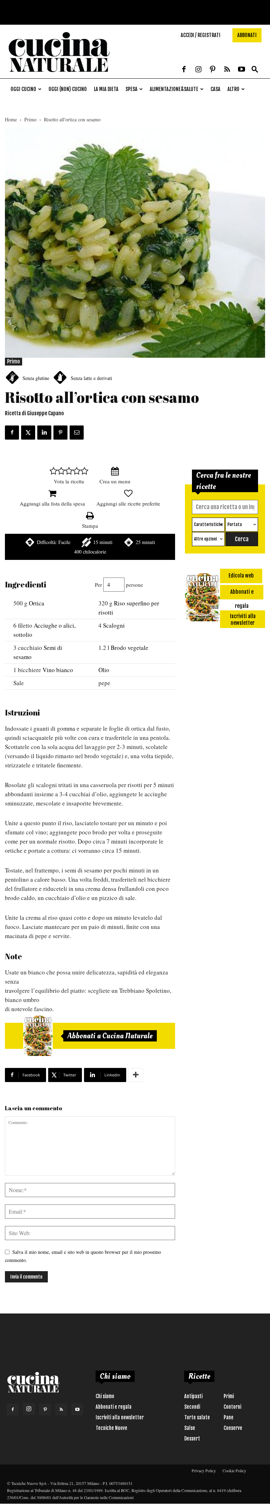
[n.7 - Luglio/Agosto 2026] (38, 1036)
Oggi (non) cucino (68, 89)
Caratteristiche (208, 524)
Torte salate (197, 1417)
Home (11, 119)
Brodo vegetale (129, 648)
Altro (233, 89)
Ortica (36, 603)
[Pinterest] (212, 70)
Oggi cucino (23, 89)
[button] (255, 70)
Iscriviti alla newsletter (120, 1417)
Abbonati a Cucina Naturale (110, 1036)
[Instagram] (198, 70)
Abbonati (247, 35)
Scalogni (114, 625)
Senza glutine (35, 378)
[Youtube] (241, 70)
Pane (228, 1417)
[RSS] (227, 70)
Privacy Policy (204, 1470)
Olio (103, 670)
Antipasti (193, 1396)
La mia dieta (106, 89)
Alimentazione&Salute (174, 89)
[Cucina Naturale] (59, 74)
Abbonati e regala (113, 1407)
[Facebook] (184, 70)
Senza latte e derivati (91, 378)
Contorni (232, 1407)
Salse (189, 1428)
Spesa (131, 89)
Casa (215, 89)
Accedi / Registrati (200, 35)
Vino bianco (58, 670)
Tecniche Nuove (111, 1428)
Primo (30, 119)
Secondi (192, 1407)
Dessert (192, 1439)
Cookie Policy (234, 1470)
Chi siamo (105, 1396)
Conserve (233, 1428)
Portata (234, 524)
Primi (229, 1396)
